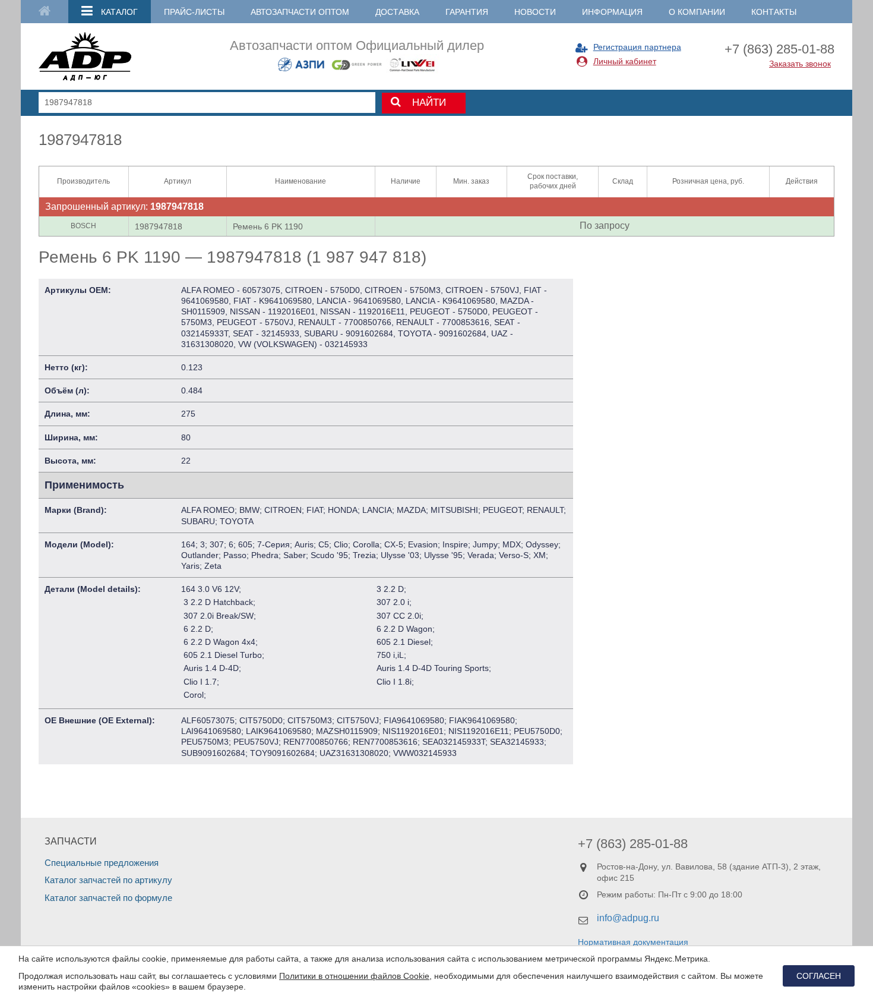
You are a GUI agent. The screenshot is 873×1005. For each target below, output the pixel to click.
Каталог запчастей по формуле (108, 898)
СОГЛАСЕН (818, 976)
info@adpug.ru (628, 918)
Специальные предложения (102, 863)
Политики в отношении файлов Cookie (354, 976)
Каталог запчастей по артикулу (108, 880)
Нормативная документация (633, 942)
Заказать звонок (800, 63)
